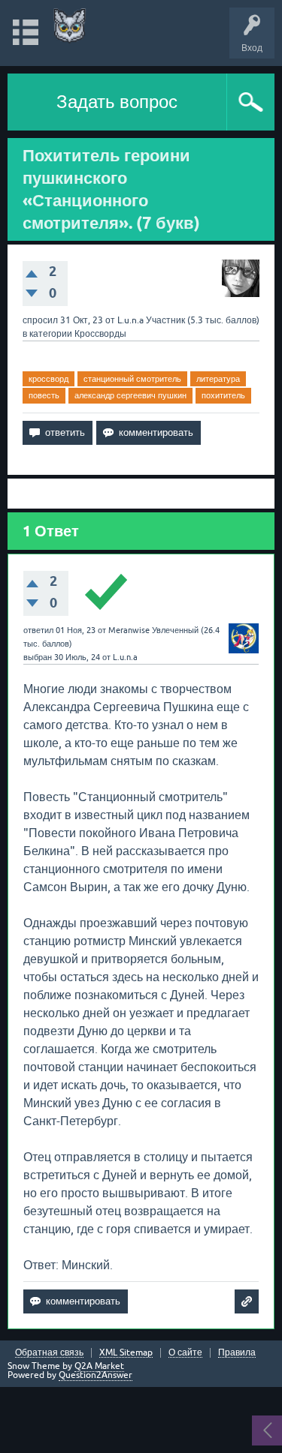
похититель (223, 395)
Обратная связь (49, 1353)
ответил (38, 630)
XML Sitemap (126, 1353)
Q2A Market (99, 1366)
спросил (40, 320)
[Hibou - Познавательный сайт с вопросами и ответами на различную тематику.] (69, 26)
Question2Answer (95, 1375)
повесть (44, 395)
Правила (237, 1353)
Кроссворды (100, 334)
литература (218, 378)
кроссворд (48, 378)
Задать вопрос (116, 102)
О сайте (185, 1353)
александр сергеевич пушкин (130, 395)
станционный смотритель (132, 378)
